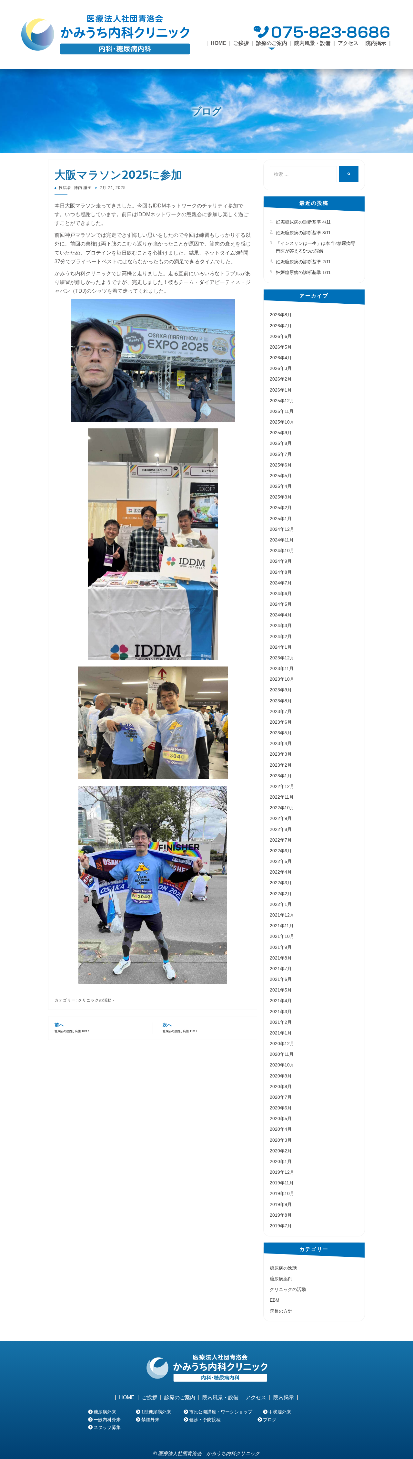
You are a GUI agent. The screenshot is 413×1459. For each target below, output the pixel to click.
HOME (218, 43)
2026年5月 (281, 347)
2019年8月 (281, 1215)
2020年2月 (281, 1150)
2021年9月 (281, 947)
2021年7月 (281, 968)
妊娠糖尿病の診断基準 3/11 (303, 232)
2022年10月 (282, 807)
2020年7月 (281, 1097)
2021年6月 (281, 979)
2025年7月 (281, 454)
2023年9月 (281, 689)
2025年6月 (281, 464)
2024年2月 (281, 636)
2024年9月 (281, 561)
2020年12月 (282, 1043)
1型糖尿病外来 (156, 1411)
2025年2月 (281, 507)
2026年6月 (281, 336)
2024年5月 (281, 604)
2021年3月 (281, 1011)
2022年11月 (282, 797)
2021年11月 (282, 925)
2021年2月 (281, 1022)
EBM (274, 1300)
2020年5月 (281, 1118)
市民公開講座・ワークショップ (220, 1411)
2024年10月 (282, 550)
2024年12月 (282, 529)
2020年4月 (281, 1129)
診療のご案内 (179, 1397)
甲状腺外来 (279, 1411)
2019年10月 (282, 1193)
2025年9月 (281, 432)
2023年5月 (281, 732)
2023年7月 (281, 711)
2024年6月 (281, 593)
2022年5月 (281, 861)
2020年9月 (281, 1075)
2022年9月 (281, 818)
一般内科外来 (107, 1419)
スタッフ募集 (107, 1427)
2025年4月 (281, 486)
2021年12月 (282, 915)
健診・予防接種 (205, 1419)
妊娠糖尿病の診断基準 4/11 (303, 222)
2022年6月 (281, 850)
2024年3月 (281, 625)
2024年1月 (281, 647)
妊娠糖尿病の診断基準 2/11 (303, 261)
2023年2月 (281, 765)
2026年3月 (281, 368)
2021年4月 (281, 1000)
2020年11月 (282, 1054)
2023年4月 (281, 743)
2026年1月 (281, 390)
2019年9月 (281, 1204)
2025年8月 (281, 443)
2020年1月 (281, 1161)
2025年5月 (281, 475)
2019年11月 (282, 1182)
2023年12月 (282, 657)
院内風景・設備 (312, 43)
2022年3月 (281, 882)
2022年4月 (281, 872)
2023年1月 (281, 775)
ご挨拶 (241, 43)
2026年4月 (281, 357)
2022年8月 (281, 829)
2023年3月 (281, 754)
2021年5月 (281, 989)
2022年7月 (281, 840)
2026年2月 (281, 379)
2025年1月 (281, 518)
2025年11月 (282, 411)
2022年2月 (281, 893)
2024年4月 (281, 614)
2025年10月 (282, 422)
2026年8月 (281, 314)
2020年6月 (281, 1107)
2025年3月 (281, 496)
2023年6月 (281, 722)
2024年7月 (281, 582)
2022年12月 (282, 786)
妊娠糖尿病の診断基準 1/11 (303, 272)
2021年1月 (281, 1032)
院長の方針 (281, 1311)
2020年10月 (282, 1064)
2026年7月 (281, 325)
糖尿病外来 (105, 1411)
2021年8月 (281, 957)
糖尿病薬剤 (281, 1278)
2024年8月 (281, 572)
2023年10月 (282, 679)
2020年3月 (281, 1140)
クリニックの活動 (95, 1000)
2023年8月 (281, 700)
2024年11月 (282, 539)
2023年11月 (282, 668)
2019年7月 (281, 1225)
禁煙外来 (150, 1419)
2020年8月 (281, 1086)
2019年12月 (282, 1172)
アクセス (348, 43)
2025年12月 (282, 400)
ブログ (207, 111)
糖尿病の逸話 (283, 1268)
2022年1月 (281, 904)
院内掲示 (376, 43)
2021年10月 (282, 936)
